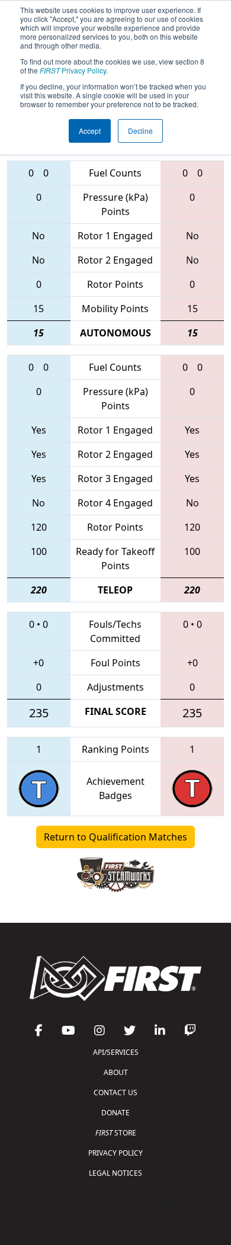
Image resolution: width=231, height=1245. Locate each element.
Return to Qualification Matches (115, 836)
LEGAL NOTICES (115, 1173)
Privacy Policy (73, 70)
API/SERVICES (116, 1052)
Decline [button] (140, 131)
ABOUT (116, 1072)
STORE (115, 1133)
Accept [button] (90, 131)
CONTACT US (115, 1092)
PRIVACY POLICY (115, 1153)
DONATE (115, 1113)
